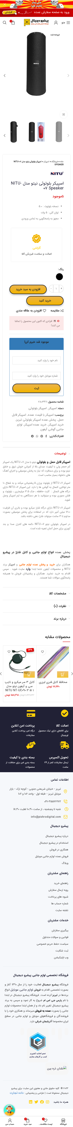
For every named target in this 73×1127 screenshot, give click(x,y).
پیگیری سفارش (60, 930)
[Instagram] (47, 1102)
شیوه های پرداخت (58, 897)
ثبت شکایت (61, 951)
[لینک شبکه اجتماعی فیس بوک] (46, 436)
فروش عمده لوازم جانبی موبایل (51, 856)
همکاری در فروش (59, 850)
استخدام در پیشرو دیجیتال (53, 843)
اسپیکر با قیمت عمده (41, 415)
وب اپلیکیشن (61, 957)
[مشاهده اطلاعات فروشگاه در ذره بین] (56, 1068)
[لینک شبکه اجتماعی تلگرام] (32, 436)
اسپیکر (46, 161)
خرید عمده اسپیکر (35, 424)
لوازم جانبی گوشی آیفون (40, 427)
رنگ (61, 269)
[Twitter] (36, 1102)
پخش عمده (62, 552)
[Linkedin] (31, 1102)
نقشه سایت (61, 910)
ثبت (36, 388)
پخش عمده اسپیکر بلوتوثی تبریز (36, 419)
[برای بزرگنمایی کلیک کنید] (63, 114)
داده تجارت (17, 1093)
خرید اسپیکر (56, 424)
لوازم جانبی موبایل (21, 989)
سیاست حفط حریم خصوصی (52, 944)
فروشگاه (54, 161)
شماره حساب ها (59, 903)
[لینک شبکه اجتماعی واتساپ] (37, 436)
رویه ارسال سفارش (58, 890)
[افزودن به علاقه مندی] (42, 651)
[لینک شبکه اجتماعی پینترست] (41, 436)
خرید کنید (45, 300)
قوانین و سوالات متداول (55, 937)
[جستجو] (4, 22)
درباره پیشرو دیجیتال (56, 836)
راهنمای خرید (61, 883)
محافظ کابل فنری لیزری (53, 682)
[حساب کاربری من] (56, 22)
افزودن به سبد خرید (28, 289)
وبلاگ (65, 863)
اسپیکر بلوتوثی (37, 408)
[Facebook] (42, 1102)
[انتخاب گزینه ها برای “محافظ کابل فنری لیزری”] (63, 674)
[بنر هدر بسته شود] (4, 4)
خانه (62, 161)
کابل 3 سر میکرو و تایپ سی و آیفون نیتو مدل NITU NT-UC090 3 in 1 (19, 686)
